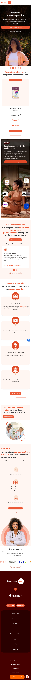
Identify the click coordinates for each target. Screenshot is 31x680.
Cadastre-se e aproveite (15, 135)
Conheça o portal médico (15, 508)
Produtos (15, 624)
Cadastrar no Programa (16, 162)
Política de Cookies (15, 664)
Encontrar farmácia (8, 416)
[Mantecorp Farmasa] (15, 595)
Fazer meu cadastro (15, 393)
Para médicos (15, 619)
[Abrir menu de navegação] (29, 3)
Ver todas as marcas (15, 567)
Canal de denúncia (15, 672)
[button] (10, 68)
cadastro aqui (23, 306)
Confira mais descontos (15, 131)
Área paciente (10, 605)
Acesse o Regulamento (21, 397)
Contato (15, 649)
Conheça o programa (15, 31)
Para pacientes (15, 614)
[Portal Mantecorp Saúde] (15, 581)
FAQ (15, 644)
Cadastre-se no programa (15, 27)
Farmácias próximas (15, 634)
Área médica (20, 605)
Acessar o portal (16, 512)
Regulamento (15, 657)
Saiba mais (15, 120)
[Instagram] (15, 589)
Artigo (15, 639)
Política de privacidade (15, 661)
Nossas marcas (15, 629)
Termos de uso (15, 668)
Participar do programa (15, 240)
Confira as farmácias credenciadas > (12, 265)
